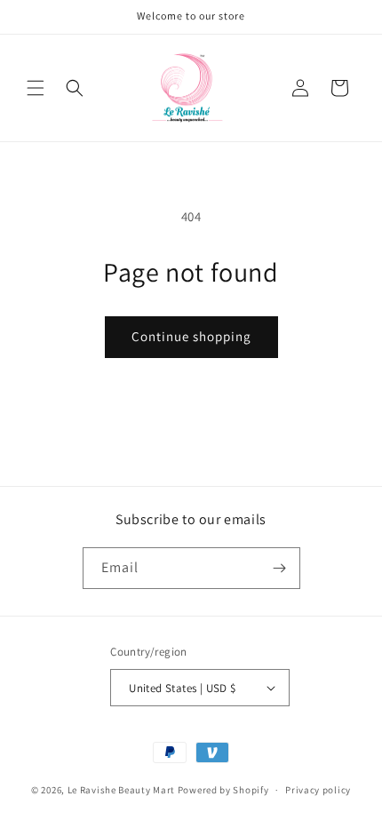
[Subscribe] (279, 568)
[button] (35, 87)
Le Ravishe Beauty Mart (121, 790)
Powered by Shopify (223, 790)
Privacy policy (318, 790)
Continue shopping (191, 336)
